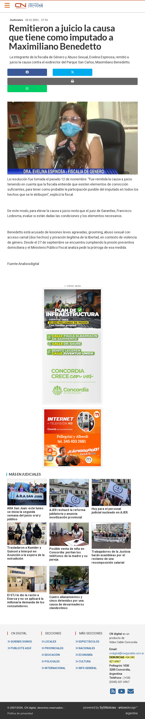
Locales (50, 641)
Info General (87, 668)
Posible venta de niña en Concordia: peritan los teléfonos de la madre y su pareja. (68, 554)
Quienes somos (21, 641)
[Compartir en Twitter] (72, 72)
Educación (52, 654)
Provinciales (53, 648)
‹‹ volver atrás (72, 285)
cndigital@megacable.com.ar (126, 653)
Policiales (52, 661)
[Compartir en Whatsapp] (27, 88)
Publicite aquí (20, 648)
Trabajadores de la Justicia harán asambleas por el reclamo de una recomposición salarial (111, 557)
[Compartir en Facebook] (27, 72)
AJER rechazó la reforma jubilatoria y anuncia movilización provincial (67, 513)
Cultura (84, 661)
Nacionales (86, 648)
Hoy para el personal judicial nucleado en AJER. (110, 510)
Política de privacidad (20, 713)
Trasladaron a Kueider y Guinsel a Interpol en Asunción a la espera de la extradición (26, 553)
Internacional (55, 668)
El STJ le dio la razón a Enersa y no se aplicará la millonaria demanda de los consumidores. (25, 600)
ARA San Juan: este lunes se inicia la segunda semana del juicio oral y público (25, 513)
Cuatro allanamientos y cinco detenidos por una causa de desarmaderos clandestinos (66, 602)
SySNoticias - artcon (113, 707)
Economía (85, 654)
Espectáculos (88, 641)
